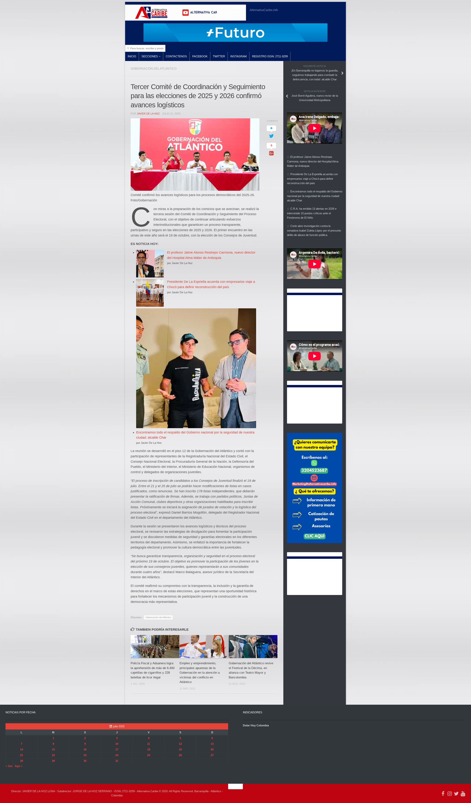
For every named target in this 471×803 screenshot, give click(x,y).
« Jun (9, 766)
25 (148, 755)
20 (212, 749)
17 (116, 749)
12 (180, 743)
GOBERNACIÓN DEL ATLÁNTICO (153, 68)
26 (180, 755)
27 (212, 755)
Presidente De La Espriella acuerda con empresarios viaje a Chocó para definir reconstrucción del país (312, 179)
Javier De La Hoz (148, 113)
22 (53, 755)
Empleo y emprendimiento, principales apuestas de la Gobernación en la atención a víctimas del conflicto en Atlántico (200, 673)
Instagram (238, 56)
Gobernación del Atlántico (158, 617)
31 (116, 760)
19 (180, 749)
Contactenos (176, 56)
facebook (200, 56)
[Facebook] (443, 793)
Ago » (18, 766)
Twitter (219, 56)
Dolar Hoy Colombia (256, 725)
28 (21, 760)
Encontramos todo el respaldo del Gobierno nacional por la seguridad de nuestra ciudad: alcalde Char (314, 196)
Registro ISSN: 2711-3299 (270, 56)
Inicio (132, 56)
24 (116, 755)
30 (85, 760)
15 (53, 749)
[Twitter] (456, 793)
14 (21, 749)
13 (212, 743)
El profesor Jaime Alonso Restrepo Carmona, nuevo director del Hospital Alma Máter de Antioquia (312, 161)
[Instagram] (449, 793)
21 (21, 755)
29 (53, 760)
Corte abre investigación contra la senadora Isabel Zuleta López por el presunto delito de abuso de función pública (314, 230)
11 (148, 743)
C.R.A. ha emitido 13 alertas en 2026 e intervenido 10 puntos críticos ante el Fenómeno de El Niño (312, 213)
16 (85, 749)
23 (85, 755)
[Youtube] (462, 793)
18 (148, 749)
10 (116, 743)
